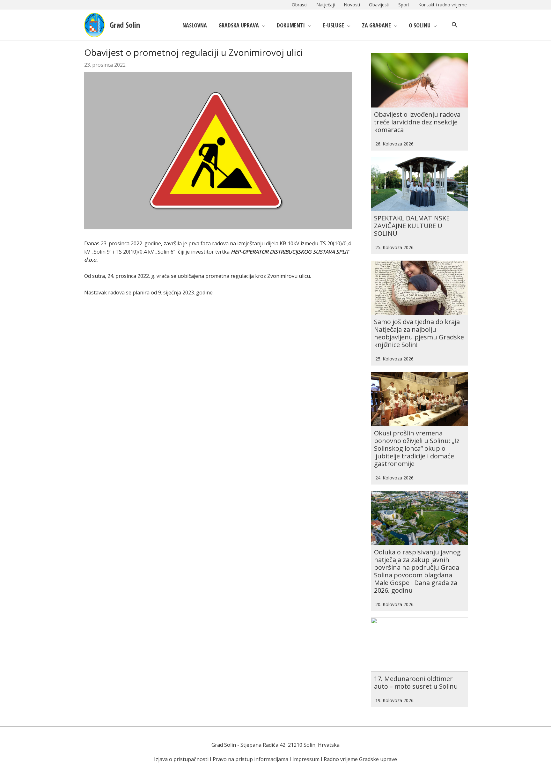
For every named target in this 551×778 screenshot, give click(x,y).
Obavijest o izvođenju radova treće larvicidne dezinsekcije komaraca (417, 122)
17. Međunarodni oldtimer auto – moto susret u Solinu (416, 682)
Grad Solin (125, 24)
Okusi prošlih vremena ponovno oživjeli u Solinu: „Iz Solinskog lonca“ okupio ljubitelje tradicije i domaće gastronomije (416, 448)
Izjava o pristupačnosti (181, 759)
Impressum (306, 759)
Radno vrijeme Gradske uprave (360, 759)
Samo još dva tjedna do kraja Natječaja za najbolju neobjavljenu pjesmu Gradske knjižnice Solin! (419, 333)
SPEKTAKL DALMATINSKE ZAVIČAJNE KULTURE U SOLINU (412, 226)
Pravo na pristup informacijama (250, 759)
